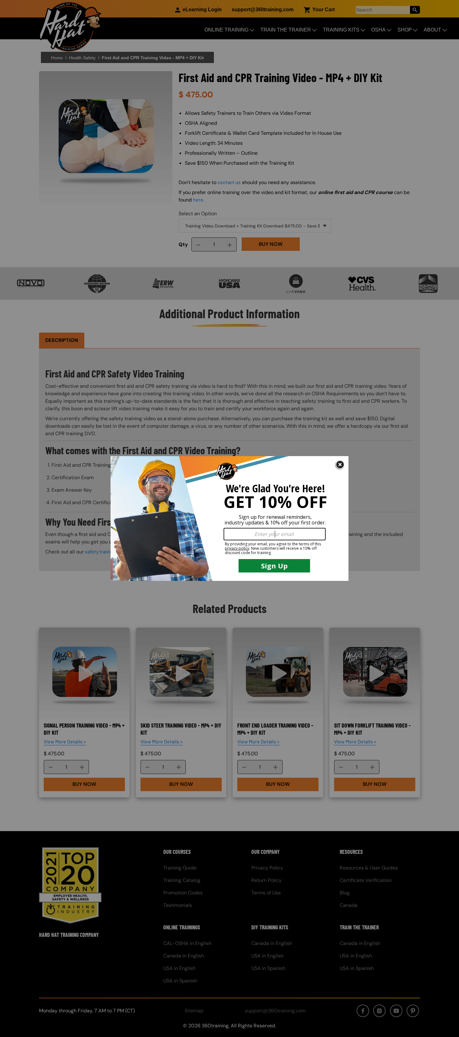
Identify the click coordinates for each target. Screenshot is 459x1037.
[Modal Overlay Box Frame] (229, 518)
